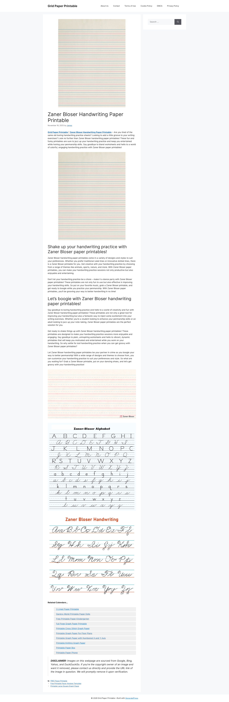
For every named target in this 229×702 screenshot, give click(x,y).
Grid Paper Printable (62, 6)
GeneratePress (131, 698)
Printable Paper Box (65, 648)
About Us (104, 6)
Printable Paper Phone (67, 652)
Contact (116, 6)
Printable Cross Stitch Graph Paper (73, 628)
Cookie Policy (146, 6)
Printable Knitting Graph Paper (70, 643)
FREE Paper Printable (58, 681)
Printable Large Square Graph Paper (64, 686)
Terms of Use (130, 6)
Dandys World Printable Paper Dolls (73, 614)
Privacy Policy (173, 6)
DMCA (159, 6)
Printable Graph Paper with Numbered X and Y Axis (81, 638)
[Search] (177, 22)
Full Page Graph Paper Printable (71, 624)
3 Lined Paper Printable (67, 609)
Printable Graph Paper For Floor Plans (74, 633)
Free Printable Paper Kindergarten (72, 619)
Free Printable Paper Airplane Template (65, 683)
